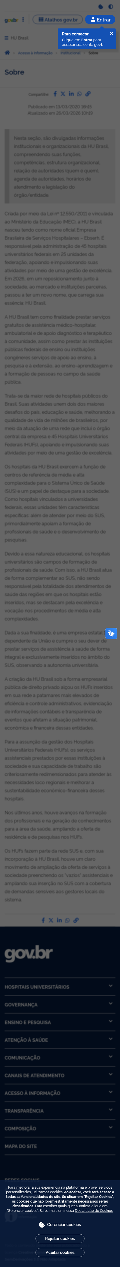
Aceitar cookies (60, 1252)
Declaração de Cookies (94, 1210)
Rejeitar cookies (60, 1238)
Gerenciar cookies (64, 1224)
